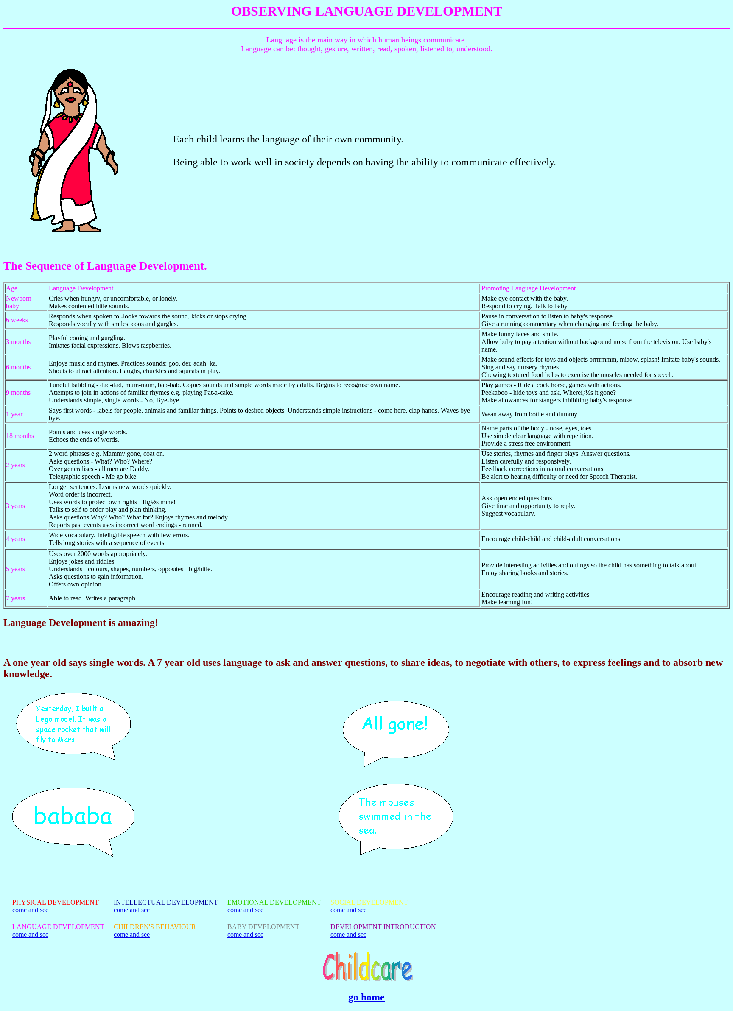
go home (366, 997)
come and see (30, 909)
